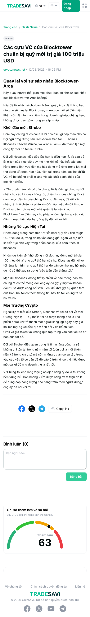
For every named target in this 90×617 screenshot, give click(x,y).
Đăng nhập (67, 6)
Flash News (30, 27)
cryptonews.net (14, 69)
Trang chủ (10, 27)
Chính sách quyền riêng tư (49, 586)
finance (9, 38)
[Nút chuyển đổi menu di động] (84, 6)
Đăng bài (76, 476)
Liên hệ (80, 586)
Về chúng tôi (13, 586)
